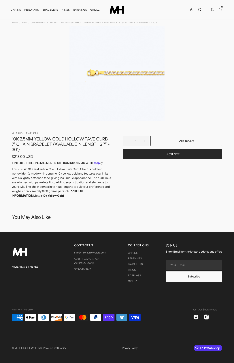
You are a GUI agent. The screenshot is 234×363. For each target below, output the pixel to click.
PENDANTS (135, 258)
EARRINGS (134, 275)
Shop (24, 22)
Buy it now (173, 154)
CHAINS (133, 252)
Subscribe (194, 276)
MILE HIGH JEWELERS (28, 348)
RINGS (132, 269)
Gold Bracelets (38, 22)
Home (15, 22)
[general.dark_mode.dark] (192, 10)
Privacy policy (129, 348)
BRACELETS (135, 264)
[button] (200, 9)
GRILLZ (132, 281)
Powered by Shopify (54, 348)
